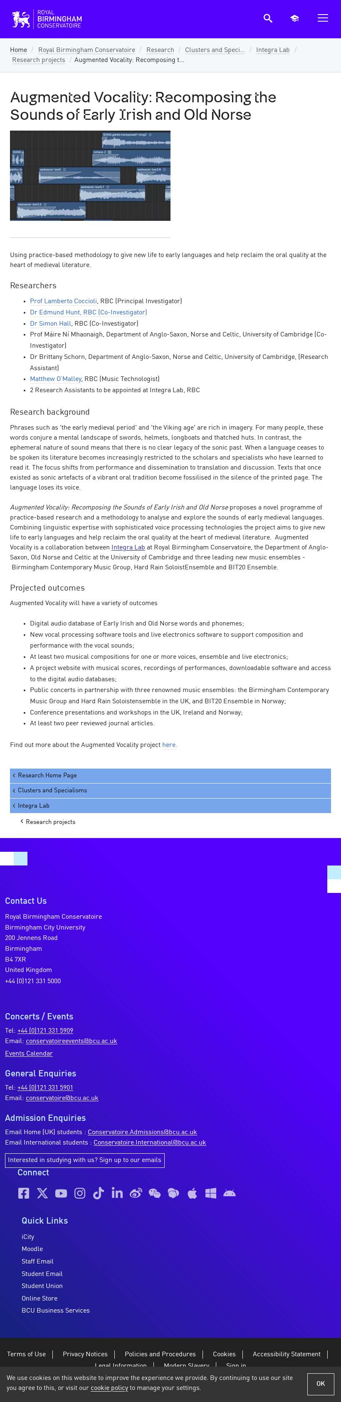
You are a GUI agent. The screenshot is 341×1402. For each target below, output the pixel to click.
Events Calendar (29, 1054)
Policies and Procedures (160, 1354)
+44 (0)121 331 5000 (33, 981)
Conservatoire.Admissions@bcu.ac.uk (142, 1132)
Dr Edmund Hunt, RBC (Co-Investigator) (88, 312)
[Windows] (211, 1193)
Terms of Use (26, 1354)
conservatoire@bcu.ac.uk (62, 1098)
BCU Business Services (56, 1311)
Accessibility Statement (287, 1354)
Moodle (32, 1249)
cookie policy (109, 1388)
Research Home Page (47, 775)
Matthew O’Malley (55, 379)
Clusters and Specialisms (52, 790)
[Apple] (192, 1193)
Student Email (42, 1274)
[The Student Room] (173, 1193)
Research (160, 50)
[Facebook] (23, 1193)
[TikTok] (98, 1193)
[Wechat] (154, 1193)
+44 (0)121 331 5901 (45, 1088)
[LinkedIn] (117, 1193)
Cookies (224, 1354)
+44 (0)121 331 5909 (45, 1031)
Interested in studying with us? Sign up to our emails (84, 1160)
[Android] (229, 1193)
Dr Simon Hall (50, 324)
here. (169, 745)
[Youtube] (61, 1193)
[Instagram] (80, 1193)
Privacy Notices (85, 1354)
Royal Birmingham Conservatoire (86, 50)
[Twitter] (42, 1193)
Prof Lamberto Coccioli (63, 301)
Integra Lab (273, 50)
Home (18, 50)
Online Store (39, 1299)
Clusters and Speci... (215, 50)
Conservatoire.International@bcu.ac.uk (150, 1143)
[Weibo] (136, 1193)
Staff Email (38, 1262)
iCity (28, 1237)
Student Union (42, 1286)
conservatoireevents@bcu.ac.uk (71, 1041)
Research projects (38, 60)
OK (320, 1384)
